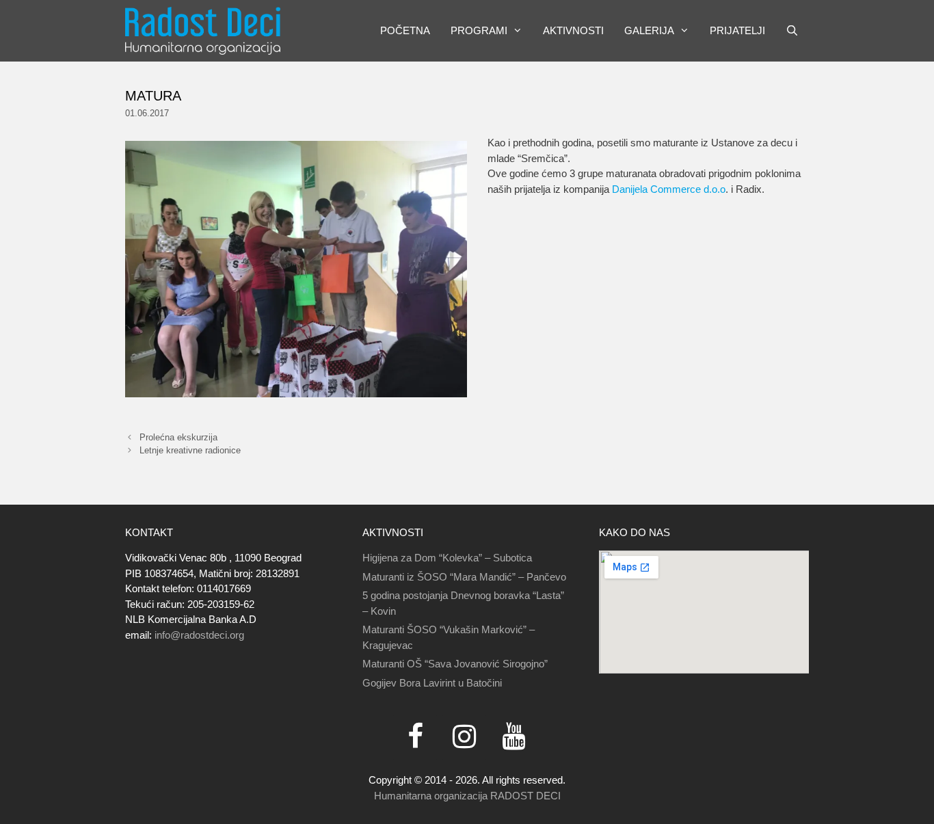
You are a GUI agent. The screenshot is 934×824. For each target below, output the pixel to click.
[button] (520, 31)
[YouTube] (513, 737)
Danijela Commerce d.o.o (668, 189)
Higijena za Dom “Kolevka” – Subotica (447, 557)
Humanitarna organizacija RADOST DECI (467, 795)
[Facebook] (415, 737)
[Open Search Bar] (792, 31)
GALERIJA (649, 30)
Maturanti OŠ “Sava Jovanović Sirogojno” (455, 663)
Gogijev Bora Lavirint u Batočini (432, 683)
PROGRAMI (479, 30)
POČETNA (405, 30)
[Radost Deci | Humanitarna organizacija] (202, 31)
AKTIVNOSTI (573, 30)
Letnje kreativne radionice (190, 450)
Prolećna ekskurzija (178, 437)
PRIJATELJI (737, 30)
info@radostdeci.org (199, 635)
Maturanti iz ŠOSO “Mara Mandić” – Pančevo (464, 577)
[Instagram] (464, 737)
